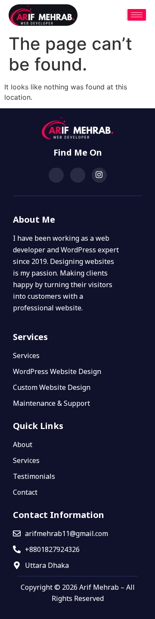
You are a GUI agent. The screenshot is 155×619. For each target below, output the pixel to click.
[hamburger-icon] (136, 15)
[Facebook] (56, 175)
